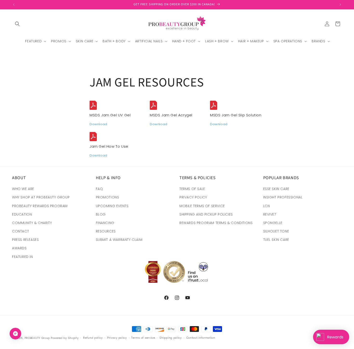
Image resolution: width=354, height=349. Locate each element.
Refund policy (93, 338)
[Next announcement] (340, 4)
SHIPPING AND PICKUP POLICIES (206, 214)
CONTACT (20, 231)
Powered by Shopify (65, 338)
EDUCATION (22, 214)
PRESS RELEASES (25, 239)
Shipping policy (170, 338)
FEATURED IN (22, 256)
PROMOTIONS (107, 197)
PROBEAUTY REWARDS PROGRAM (40, 206)
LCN (266, 206)
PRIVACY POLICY (193, 197)
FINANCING (105, 222)
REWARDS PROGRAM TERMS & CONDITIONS (216, 222)
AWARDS (19, 248)
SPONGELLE (272, 222)
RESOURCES (106, 231)
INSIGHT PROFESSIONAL (283, 197)
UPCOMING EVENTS (112, 206)
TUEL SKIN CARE (276, 239)
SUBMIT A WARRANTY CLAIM (119, 239)
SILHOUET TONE (276, 231)
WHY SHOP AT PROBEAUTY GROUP (41, 197)
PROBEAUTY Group (37, 338)
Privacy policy (117, 338)
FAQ (99, 188)
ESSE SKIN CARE (276, 188)
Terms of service (143, 338)
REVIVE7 (269, 214)
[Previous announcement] (13, 4)
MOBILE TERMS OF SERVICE (202, 206)
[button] (17, 24)
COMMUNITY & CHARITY (32, 222)
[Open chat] (15, 333)
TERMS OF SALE (192, 188)
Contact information (200, 338)
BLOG (101, 214)
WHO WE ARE (23, 188)
